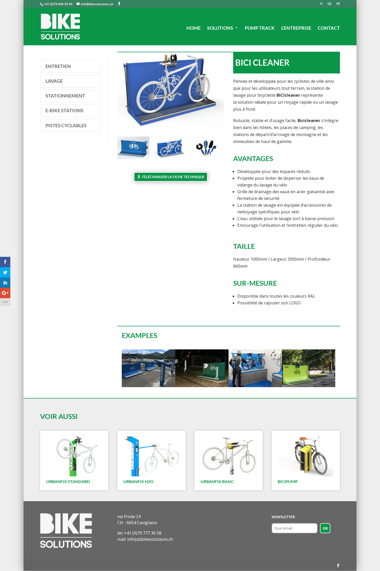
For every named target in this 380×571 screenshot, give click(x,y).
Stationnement (65, 96)
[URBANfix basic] (229, 456)
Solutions (220, 28)
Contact (329, 28)
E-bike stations (64, 110)
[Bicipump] (306, 456)
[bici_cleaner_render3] (206, 159)
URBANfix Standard (68, 481)
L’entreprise (296, 28)
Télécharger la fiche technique (173, 177)
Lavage (54, 81)
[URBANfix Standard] (74, 456)
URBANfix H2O (138, 481)
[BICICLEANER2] (255, 387)
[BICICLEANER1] (202, 387)
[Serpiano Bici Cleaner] (309, 387)
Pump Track (260, 28)
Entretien (58, 66)
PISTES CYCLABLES (66, 125)
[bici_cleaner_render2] (133, 159)
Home (193, 28)
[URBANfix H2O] (151, 456)
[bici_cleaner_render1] (170, 159)
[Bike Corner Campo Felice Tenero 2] (148, 387)
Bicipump (288, 481)
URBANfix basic (217, 481)
